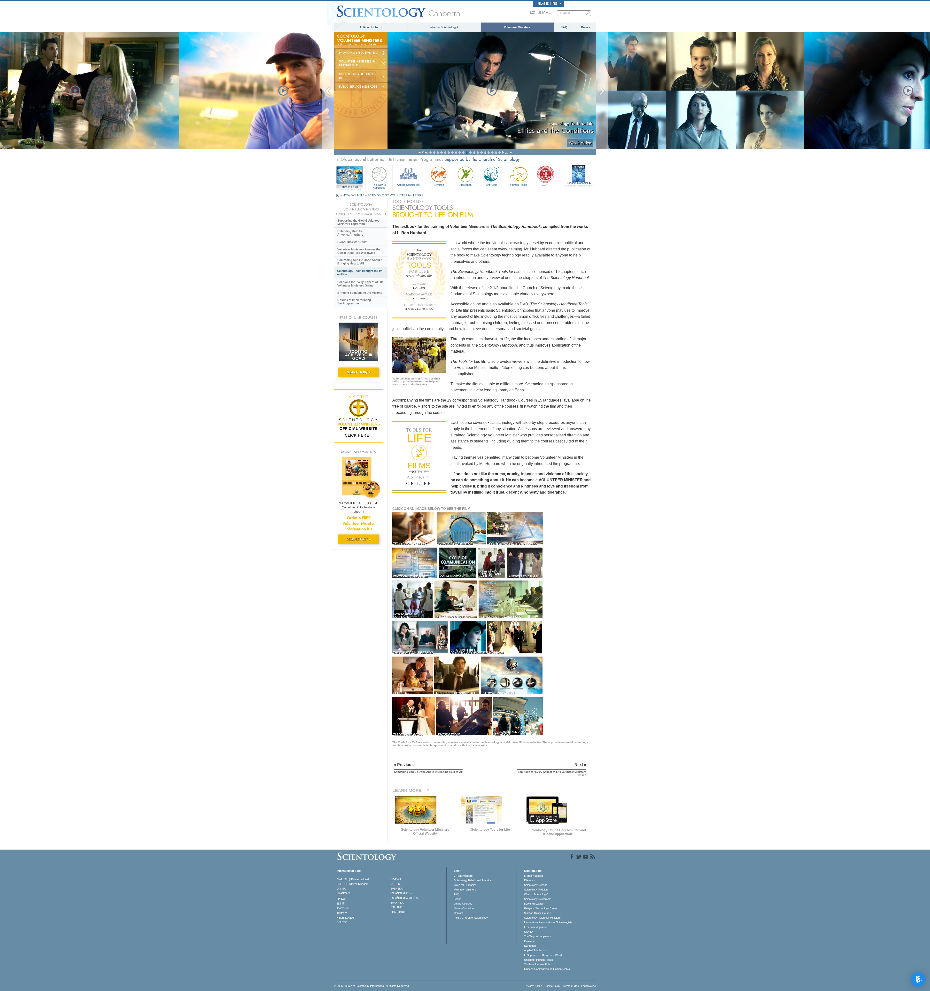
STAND (528, 931)
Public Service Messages (358, 87)
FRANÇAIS (343, 893)
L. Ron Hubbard (370, 27)
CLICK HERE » (358, 435)
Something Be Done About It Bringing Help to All (359, 261)
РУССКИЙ (343, 908)
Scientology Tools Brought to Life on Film (359, 272)
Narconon (466, 184)
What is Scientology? (444, 27)
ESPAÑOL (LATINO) (402, 893)
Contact (458, 913)
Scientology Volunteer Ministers (542, 917)
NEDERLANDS (346, 917)
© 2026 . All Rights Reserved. (372, 985)
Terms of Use (571, 985)
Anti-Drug (491, 184)
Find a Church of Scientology (471, 917)
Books (585, 27)
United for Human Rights (538, 959)
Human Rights (518, 184)
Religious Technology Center (541, 908)
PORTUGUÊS (398, 912)
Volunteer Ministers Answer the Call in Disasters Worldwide (358, 251)
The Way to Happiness (379, 186)
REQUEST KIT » (359, 539)
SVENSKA (396, 888)
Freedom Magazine (578, 184)
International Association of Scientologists (548, 922)
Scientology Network (536, 884)
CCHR (546, 184)
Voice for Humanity (465, 884)
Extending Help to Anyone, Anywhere (350, 233)
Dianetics (529, 880)
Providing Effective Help (359, 53)
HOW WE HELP (354, 195)
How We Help (349, 187)
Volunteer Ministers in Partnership (357, 63)
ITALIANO (396, 907)
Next (505, 152)
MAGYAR (396, 879)
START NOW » (359, 372)
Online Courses (463, 903)
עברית (341, 898)
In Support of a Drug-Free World (543, 955)
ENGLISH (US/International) (353, 879)
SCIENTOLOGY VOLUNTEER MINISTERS (395, 195)
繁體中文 (342, 913)
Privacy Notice (533, 985)
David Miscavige (533, 903)
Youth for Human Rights (538, 964)
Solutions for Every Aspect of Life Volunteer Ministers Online (360, 283)
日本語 (341, 903)
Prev (425, 152)
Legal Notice (588, 985)
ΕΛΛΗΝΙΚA (396, 902)
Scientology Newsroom (537, 899)
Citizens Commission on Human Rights (547, 969)
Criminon (439, 184)
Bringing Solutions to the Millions (359, 292)
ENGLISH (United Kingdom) (353, 884)
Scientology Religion (536, 889)
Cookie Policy (552, 985)
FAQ (564, 27)
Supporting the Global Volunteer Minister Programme (359, 222)
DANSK (341, 888)
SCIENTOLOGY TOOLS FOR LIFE (357, 76)
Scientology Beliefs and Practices (473, 880)
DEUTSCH (343, 922)
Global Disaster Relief (352, 242)
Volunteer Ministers (517, 27)
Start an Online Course (537, 913)
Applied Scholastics (408, 184)
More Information (464, 908)
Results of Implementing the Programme (354, 301)
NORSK (395, 884)
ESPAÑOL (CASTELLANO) (406, 898)
